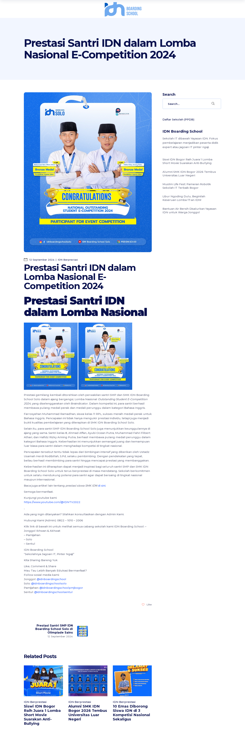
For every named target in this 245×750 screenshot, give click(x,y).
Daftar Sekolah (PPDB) (178, 119)
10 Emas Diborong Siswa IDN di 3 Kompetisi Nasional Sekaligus (131, 712)
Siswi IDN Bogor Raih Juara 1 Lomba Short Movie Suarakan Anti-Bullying (42, 715)
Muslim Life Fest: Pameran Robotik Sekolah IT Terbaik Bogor (186, 185)
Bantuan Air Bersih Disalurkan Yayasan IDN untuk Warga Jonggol (189, 210)
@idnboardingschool (51, 579)
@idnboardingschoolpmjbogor (61, 587)
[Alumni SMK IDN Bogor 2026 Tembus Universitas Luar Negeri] (87, 680)
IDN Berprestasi (68, 259)
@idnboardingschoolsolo (49, 583)
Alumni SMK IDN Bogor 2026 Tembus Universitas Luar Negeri (87, 712)
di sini (101, 485)
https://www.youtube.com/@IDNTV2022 (52, 502)
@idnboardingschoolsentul (53, 592)
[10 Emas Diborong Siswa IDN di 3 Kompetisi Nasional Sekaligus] (132, 680)
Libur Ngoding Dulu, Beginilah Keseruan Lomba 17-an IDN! (183, 198)
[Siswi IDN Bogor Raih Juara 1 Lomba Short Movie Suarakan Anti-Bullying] (43, 680)
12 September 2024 (42, 259)
